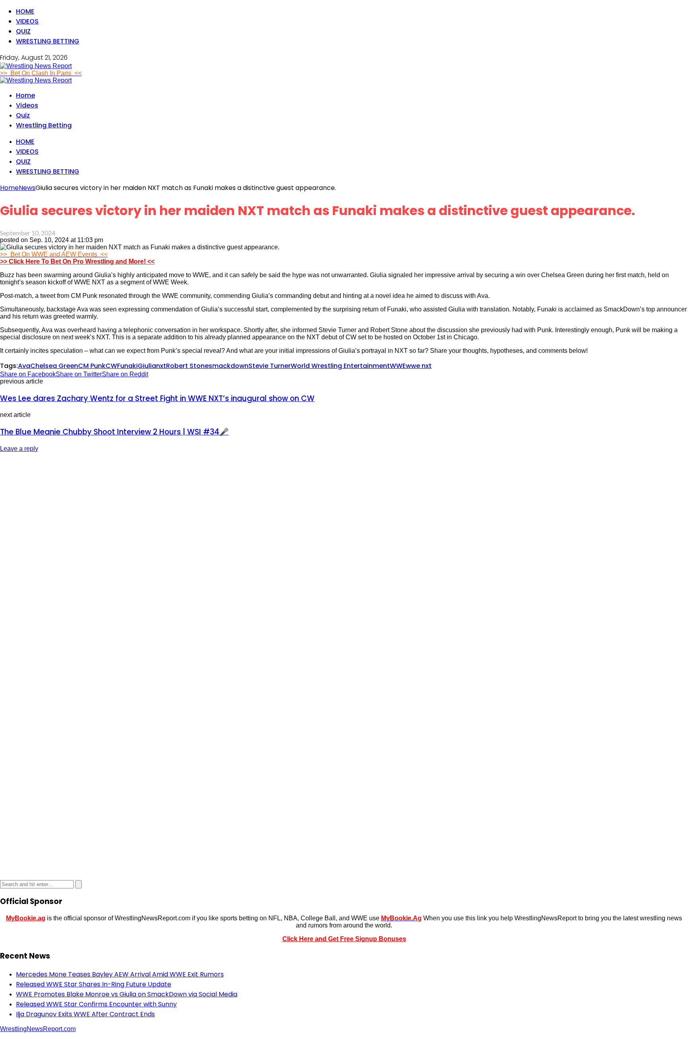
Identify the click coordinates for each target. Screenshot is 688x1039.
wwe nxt (419, 365)
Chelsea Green (54, 365)
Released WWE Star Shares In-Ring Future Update (93, 984)
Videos (27, 21)
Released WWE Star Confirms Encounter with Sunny (96, 1004)
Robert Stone (187, 365)
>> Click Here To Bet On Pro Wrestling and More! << (77, 261)
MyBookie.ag (25, 918)
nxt (161, 365)
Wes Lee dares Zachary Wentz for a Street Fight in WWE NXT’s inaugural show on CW (157, 398)
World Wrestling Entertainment (340, 365)
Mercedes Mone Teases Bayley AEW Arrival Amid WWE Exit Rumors (120, 974)
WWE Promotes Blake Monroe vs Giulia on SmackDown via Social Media (126, 994)
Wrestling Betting (47, 41)
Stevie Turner (269, 365)
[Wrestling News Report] (36, 66)
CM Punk (92, 365)
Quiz (23, 31)
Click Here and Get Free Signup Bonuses (344, 938)
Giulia (147, 365)
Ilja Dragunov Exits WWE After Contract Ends (85, 1014)
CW (111, 365)
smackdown (228, 365)
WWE (398, 365)
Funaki (127, 365)
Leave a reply (19, 448)
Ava (24, 365)
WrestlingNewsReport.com (38, 1028)
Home (25, 11)
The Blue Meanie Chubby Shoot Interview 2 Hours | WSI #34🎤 (114, 432)
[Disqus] (344, 559)
